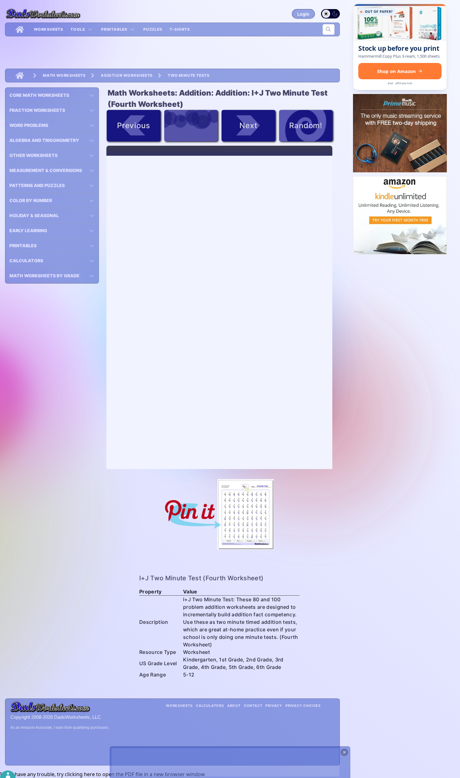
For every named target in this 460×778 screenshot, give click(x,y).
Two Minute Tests (189, 75)
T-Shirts (180, 29)
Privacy (273, 705)
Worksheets (48, 29)
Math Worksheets (64, 75)
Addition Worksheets (127, 75)
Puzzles (152, 29)
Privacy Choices (303, 705)
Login (303, 14)
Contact (253, 705)
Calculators (210, 705)
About (234, 705)
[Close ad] (344, 752)
